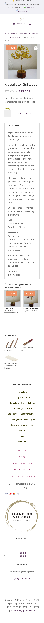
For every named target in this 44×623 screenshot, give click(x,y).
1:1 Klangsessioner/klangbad (22, 419)
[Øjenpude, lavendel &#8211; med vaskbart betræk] (11, 358)
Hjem (6, 33)
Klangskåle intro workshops (22, 403)
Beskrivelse (13, 125)
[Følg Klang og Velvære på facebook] (29, 8)
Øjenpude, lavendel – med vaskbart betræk (11, 365)
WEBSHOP (22, 451)
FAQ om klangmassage (22, 425)
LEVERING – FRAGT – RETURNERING (22, 477)
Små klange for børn (22, 408)
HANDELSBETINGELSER (22, 463)
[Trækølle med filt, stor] (28, 342)
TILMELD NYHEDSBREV (19, 545)
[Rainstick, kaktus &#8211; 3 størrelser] (11, 342)
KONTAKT (22, 564)
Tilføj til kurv (23, 113)
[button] (36, 48)
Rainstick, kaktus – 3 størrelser (11, 349)
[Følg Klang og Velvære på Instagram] (22, 11)
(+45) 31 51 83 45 (22, 578)
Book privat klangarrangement (22, 413)
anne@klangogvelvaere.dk (23, 610)
